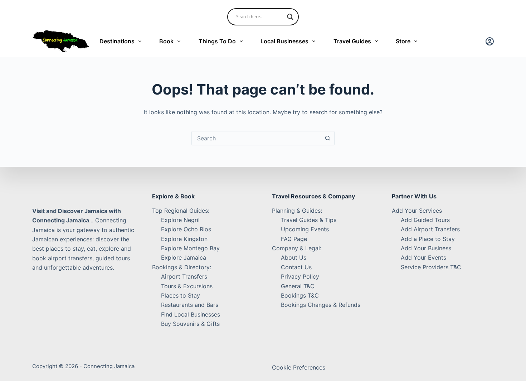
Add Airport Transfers (430, 229)
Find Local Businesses (190, 314)
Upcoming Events (305, 229)
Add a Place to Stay (428, 238)
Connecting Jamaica (109, 366)
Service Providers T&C (431, 267)
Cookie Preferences (298, 367)
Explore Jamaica (183, 257)
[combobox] (256, 138)
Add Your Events (423, 257)
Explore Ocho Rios (186, 229)
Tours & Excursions (187, 286)
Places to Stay (180, 295)
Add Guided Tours (425, 219)
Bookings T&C (300, 295)
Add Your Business (426, 248)
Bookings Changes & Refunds (320, 304)
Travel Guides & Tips (308, 219)
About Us (293, 257)
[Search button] (327, 138)
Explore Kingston (184, 238)
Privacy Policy (300, 276)
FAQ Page (294, 238)
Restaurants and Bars (189, 304)
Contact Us (296, 267)
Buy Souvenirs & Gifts (190, 323)
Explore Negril (180, 219)
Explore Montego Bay (190, 248)
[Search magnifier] (290, 17)
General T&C (298, 286)
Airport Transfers (184, 276)
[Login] (490, 41)
